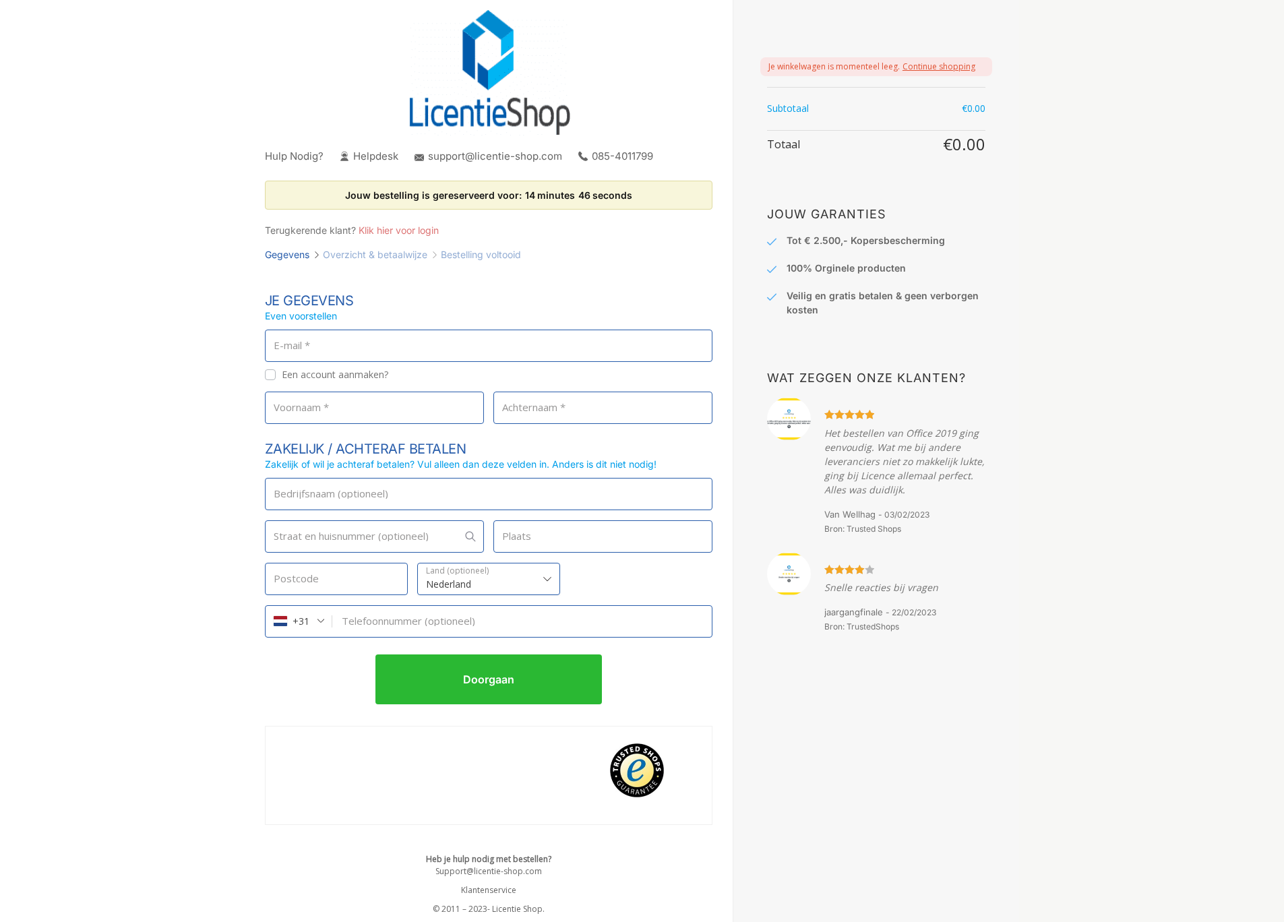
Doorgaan (488, 679)
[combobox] (488, 579)
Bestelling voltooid (481, 254)
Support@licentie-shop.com (488, 871)
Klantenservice (488, 890)
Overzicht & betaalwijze (375, 254)
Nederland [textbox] (448, 584)
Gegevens (287, 254)
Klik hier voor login (399, 230)
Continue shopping (939, 66)
